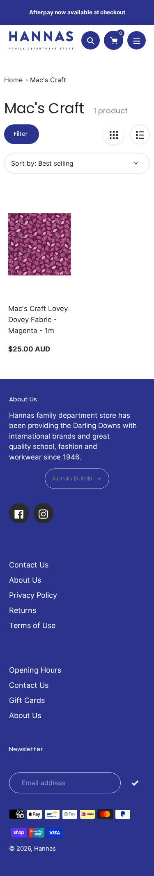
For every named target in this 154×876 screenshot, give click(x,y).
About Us (25, 580)
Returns (22, 610)
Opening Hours (35, 670)
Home (13, 80)
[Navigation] (136, 40)
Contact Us (28, 565)
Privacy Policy (33, 595)
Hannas (45, 848)
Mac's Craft (48, 80)
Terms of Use (32, 625)
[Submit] (135, 782)
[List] (140, 134)
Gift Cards (27, 700)
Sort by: (23, 163)
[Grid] (113, 134)
